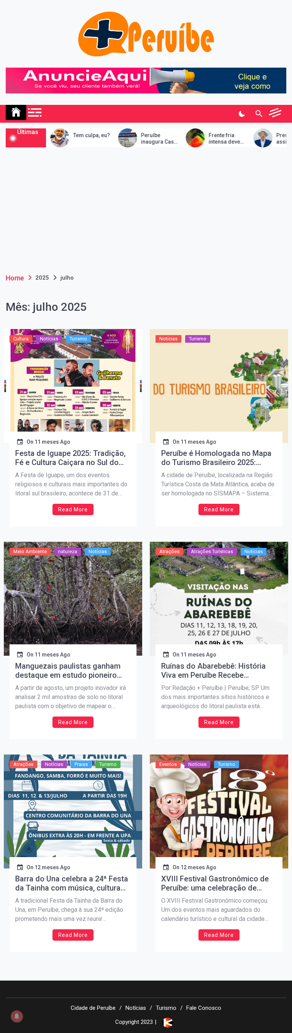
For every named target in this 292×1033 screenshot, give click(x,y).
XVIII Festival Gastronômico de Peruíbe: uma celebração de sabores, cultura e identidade (215, 883)
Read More (73, 509)
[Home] (16, 112)
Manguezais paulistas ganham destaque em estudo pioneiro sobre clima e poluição (68, 670)
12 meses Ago (52, 867)
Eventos (168, 764)
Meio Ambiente (30, 551)
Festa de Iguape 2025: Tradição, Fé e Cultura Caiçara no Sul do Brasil (70, 458)
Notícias (49, 339)
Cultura (21, 339)
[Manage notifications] (17, 1016)
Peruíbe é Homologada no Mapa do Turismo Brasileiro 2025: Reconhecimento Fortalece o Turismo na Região (216, 458)
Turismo (78, 339)
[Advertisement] (146, 204)
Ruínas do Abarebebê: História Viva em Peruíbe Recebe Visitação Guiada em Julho (213, 670)
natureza (67, 551)
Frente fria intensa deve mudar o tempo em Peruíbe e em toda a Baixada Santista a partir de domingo (212, 138)
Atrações (169, 551)
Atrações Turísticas (212, 551)
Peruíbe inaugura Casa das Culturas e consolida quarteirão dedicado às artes (143, 138)
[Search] (258, 114)
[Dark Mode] (241, 114)
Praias (81, 764)
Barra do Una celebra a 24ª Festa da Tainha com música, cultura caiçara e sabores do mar (71, 883)
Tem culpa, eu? (76, 135)
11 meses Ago (52, 442)
